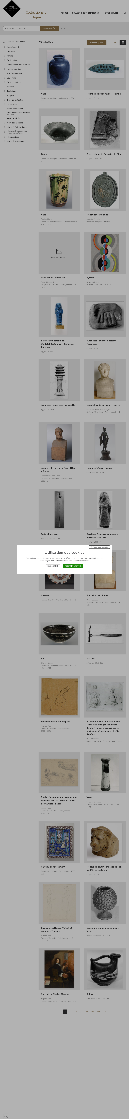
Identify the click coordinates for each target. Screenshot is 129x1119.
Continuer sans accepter (99, 547)
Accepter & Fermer (73, 566)
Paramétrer (52, 566)
